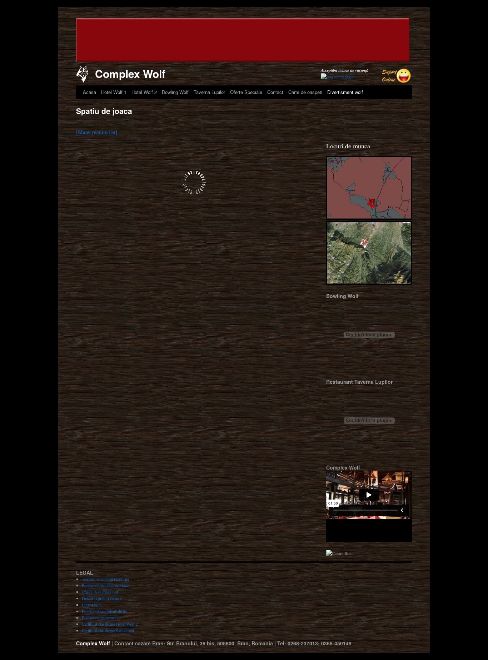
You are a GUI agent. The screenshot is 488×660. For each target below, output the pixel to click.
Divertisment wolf (345, 92)
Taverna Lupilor (209, 92)
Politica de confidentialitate (104, 611)
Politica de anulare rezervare (105, 585)
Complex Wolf (130, 73)
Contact (275, 92)
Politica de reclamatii (99, 617)
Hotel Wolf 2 (144, 92)
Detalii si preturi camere (102, 598)
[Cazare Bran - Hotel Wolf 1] (109, 41)
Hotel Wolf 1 (113, 92)
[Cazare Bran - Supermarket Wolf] (315, 41)
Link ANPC (92, 604)
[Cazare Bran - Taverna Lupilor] (180, 41)
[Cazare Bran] (369, 218)
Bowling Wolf (175, 92)
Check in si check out (100, 592)
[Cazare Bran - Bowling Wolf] (247, 41)
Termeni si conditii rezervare (105, 579)
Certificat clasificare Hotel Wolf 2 (110, 624)
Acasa (89, 92)
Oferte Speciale (246, 92)
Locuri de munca (348, 146)
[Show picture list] (96, 132)
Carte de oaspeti (305, 92)
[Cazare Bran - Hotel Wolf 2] (382, 41)
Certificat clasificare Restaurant (108, 630)
